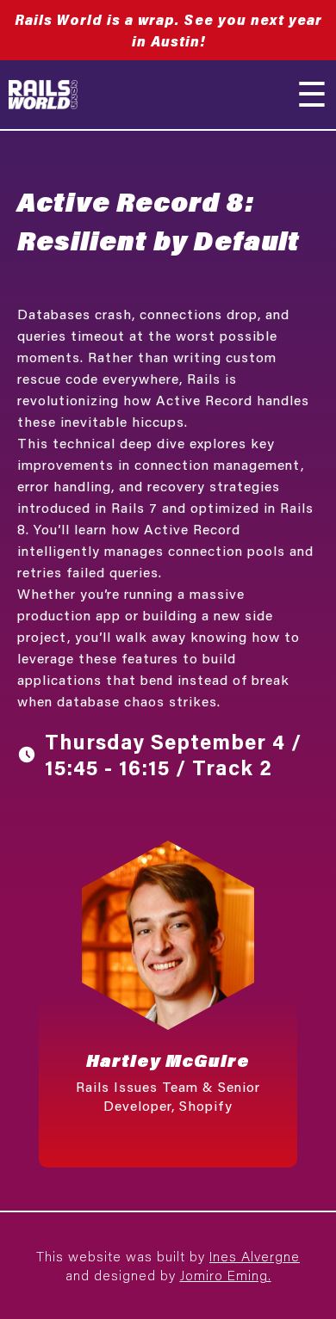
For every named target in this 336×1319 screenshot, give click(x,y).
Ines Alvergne (254, 1256)
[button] (168, 995)
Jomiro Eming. (225, 1275)
